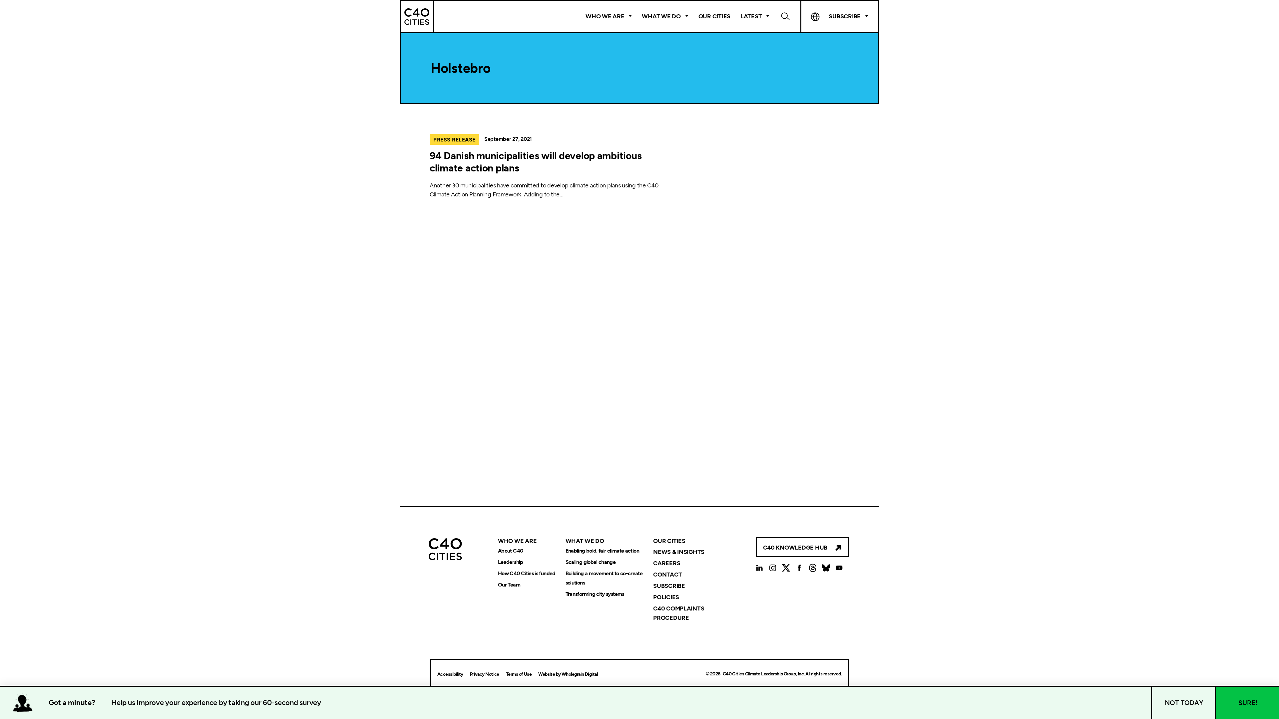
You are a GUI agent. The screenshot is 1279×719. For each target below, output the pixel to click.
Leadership (510, 562)
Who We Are (605, 16)
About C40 (510, 551)
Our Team (509, 585)
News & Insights (678, 552)
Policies (666, 597)
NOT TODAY (1184, 703)
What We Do (661, 16)
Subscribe (669, 586)
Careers (666, 563)
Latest (751, 16)
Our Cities (714, 16)
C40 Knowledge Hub (795, 547)
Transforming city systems (595, 594)
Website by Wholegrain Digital (568, 674)
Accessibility (450, 674)
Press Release (454, 139)
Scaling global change (591, 562)
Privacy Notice (484, 674)
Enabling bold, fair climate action (602, 551)
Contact (667, 574)
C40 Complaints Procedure (678, 613)
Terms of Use (519, 674)
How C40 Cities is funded (527, 573)
